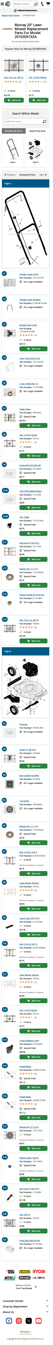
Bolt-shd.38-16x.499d (29, 775)
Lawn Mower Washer (29, 883)
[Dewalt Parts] (24, 1272)
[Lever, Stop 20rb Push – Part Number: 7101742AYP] (10, 367)
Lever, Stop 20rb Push (29, 358)
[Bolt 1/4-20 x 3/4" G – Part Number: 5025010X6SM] (10, 863)
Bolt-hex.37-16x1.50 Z (29, 543)
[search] (36, 4)
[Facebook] (9, 1321)
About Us (8, 1312)
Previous (11, 174)
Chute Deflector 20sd (29, 1040)
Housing (23, 724)
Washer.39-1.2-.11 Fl (28, 569)
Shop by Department (15, 1306)
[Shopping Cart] (48, 3)
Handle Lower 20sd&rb (30, 299)
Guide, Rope (25, 409)
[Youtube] (38, 1321)
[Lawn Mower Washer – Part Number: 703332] (10, 896)
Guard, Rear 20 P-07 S (29, 918)
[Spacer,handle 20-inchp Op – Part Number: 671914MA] (10, 603)
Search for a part (13, 121)
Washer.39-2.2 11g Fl (28, 1127)
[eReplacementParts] (7, 4)
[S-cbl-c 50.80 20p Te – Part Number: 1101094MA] (10, 392)
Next (42, 174)
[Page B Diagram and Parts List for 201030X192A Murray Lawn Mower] (25, 687)
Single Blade (25, 1066)
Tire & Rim (24, 801)
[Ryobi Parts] (39, 1272)
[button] (2, 4)
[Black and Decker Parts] (10, 1272)
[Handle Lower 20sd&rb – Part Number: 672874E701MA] (10, 308)
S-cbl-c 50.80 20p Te (28, 383)
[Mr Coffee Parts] (39, 1278)
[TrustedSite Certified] (25, 1332)
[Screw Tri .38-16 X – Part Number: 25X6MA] (10, 758)
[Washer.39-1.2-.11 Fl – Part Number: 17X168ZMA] (10, 577)
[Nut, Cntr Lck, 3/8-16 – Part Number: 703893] (14, 65)
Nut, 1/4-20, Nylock (38, 77)
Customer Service (13, 1301)
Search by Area (37, 130)
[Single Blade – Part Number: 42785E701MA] (10, 1077)
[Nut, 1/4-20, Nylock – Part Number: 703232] (39, 65)
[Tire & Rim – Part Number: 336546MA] (10, 809)
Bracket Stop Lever (28, 325)
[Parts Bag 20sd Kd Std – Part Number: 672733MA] (10, 1249)
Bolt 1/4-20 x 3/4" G (28, 852)
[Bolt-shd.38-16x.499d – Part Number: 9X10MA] (10, 784)
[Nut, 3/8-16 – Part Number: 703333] (10, 1223)
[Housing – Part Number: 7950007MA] (10, 733)
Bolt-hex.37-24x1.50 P (29, 1188)
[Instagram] (19, 1321)
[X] (29, 1321)
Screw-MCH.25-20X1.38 (30, 465)
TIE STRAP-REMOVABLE (30, 491)
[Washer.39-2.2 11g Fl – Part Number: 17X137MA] (10, 1138)
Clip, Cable (24, 517)
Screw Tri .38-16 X (27, 749)
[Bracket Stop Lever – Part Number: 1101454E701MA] (10, 337)
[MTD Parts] (10, 1278)
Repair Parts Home (10, 15)
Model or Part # (21, 4)
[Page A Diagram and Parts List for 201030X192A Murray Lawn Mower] (25, 228)
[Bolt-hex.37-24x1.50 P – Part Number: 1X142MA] (10, 1197)
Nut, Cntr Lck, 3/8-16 (13, 77)
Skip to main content (25, 18)
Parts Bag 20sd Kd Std (29, 1240)
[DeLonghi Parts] (24, 1278)
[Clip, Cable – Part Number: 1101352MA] (10, 526)
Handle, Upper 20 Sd (28, 274)
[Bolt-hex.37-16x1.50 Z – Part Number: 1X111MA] (10, 552)
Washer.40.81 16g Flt (28, 1158)
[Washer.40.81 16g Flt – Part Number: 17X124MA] (10, 1169)
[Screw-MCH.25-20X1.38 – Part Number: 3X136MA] (10, 474)
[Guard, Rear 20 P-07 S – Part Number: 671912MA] (10, 927)
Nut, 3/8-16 (24, 1214)
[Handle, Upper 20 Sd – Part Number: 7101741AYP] (10, 283)
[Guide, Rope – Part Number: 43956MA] (10, 418)
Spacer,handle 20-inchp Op (31, 594)
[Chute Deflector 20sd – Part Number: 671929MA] (10, 1049)
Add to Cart (16, 100)
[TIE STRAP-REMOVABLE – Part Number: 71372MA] (10, 500)
